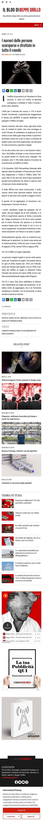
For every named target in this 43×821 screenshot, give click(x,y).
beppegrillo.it (6, 54)
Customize (11, 816)
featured (7, 306)
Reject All (30, 816)
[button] (4, 2)
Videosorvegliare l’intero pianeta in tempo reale (21, 380)
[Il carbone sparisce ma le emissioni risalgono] (8, 566)
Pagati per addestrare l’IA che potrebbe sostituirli (27, 501)
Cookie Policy (33, 805)
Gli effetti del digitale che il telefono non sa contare (28, 539)
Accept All (21, 810)
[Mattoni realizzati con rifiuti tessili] (8, 516)
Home (4, 34)
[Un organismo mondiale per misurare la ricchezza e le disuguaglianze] (8, 553)
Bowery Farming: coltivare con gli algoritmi (19, 451)
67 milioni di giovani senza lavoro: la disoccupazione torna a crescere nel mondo (28, 578)
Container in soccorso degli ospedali (17, 483)
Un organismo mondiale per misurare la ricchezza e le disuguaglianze (27, 553)
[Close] (41, 787)
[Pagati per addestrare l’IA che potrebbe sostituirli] (8, 503)
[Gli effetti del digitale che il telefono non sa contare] (8, 541)
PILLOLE (10, 34)
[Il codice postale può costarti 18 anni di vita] (8, 528)
